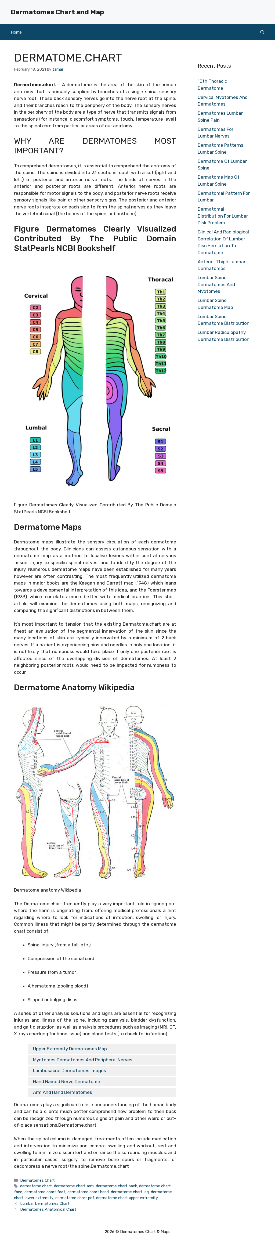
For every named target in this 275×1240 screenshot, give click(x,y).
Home (16, 32)
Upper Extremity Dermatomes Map (70, 1048)
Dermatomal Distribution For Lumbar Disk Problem (223, 215)
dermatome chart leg (130, 1191)
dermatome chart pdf (74, 1197)
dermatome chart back (116, 1186)
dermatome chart (36, 1186)
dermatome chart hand (88, 1191)
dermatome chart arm (74, 1186)
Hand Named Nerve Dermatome (66, 1081)
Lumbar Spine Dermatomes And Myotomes (216, 284)
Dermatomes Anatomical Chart (48, 1209)
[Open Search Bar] (262, 32)
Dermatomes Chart (37, 1180)
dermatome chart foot (44, 1191)
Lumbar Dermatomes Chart (45, 1203)
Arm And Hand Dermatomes (62, 1092)
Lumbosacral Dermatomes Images (69, 1070)
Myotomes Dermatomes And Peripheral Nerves (82, 1059)
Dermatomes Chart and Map (57, 12)
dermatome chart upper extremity (127, 1197)
